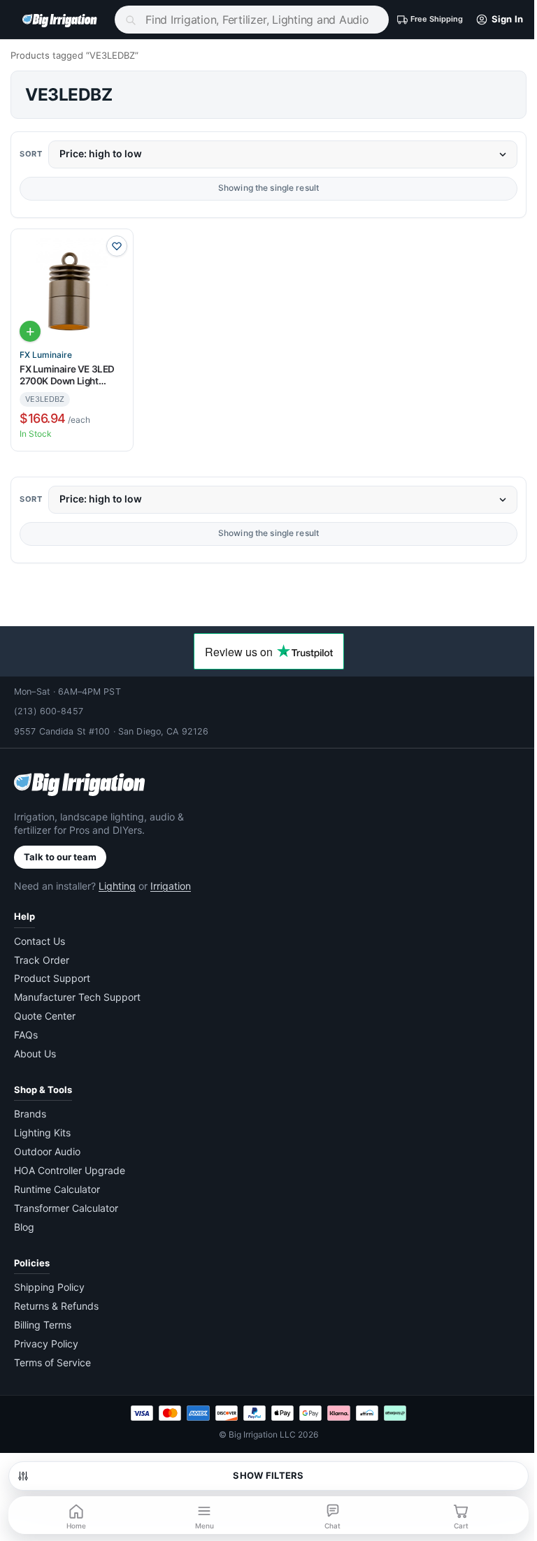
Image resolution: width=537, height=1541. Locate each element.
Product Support (52, 978)
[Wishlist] (116, 246)
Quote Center (45, 1016)
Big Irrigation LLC (262, 1434)
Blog (24, 1227)
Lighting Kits (42, 1132)
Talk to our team (60, 856)
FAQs (26, 1035)
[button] (496, 19)
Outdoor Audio (47, 1151)
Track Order (41, 960)
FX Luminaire (46, 355)
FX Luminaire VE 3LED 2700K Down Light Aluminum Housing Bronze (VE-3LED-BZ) (67, 375)
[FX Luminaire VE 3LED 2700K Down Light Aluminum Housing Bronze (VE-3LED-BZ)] (72, 290)
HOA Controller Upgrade (69, 1170)
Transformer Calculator (66, 1208)
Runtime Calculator (57, 1189)
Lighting (117, 886)
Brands (30, 1114)
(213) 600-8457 (48, 711)
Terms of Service (52, 1362)
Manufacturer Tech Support (77, 997)
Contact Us (39, 941)
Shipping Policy (49, 1287)
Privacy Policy (46, 1344)
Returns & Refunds (56, 1306)
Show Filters (268, 1475)
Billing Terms (42, 1325)
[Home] (64, 19)
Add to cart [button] (30, 331)
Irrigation (170, 886)
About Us (35, 1053)
